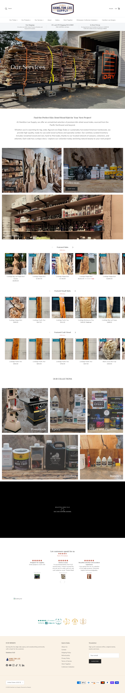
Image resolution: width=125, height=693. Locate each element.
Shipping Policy (66, 653)
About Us (64, 647)
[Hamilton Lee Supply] (62, 8)
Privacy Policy (66, 658)
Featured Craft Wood (62, 332)
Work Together (68, 20)
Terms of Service (67, 661)
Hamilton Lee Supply (15, 687)
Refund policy (66, 655)
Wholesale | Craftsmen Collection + (87, 20)
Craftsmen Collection (68, 667)
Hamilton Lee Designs (109, 20)
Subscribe (95, 661)
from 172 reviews (62, 556)
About (49, 20)
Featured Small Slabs (62, 290)
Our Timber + (13, 20)
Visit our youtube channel (62, 511)
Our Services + (39, 20)
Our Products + (26, 20)
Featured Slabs (62, 247)
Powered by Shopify (26, 687)
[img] (62, 554)
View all (62, 250)
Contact (64, 650)
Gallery (57, 20)
